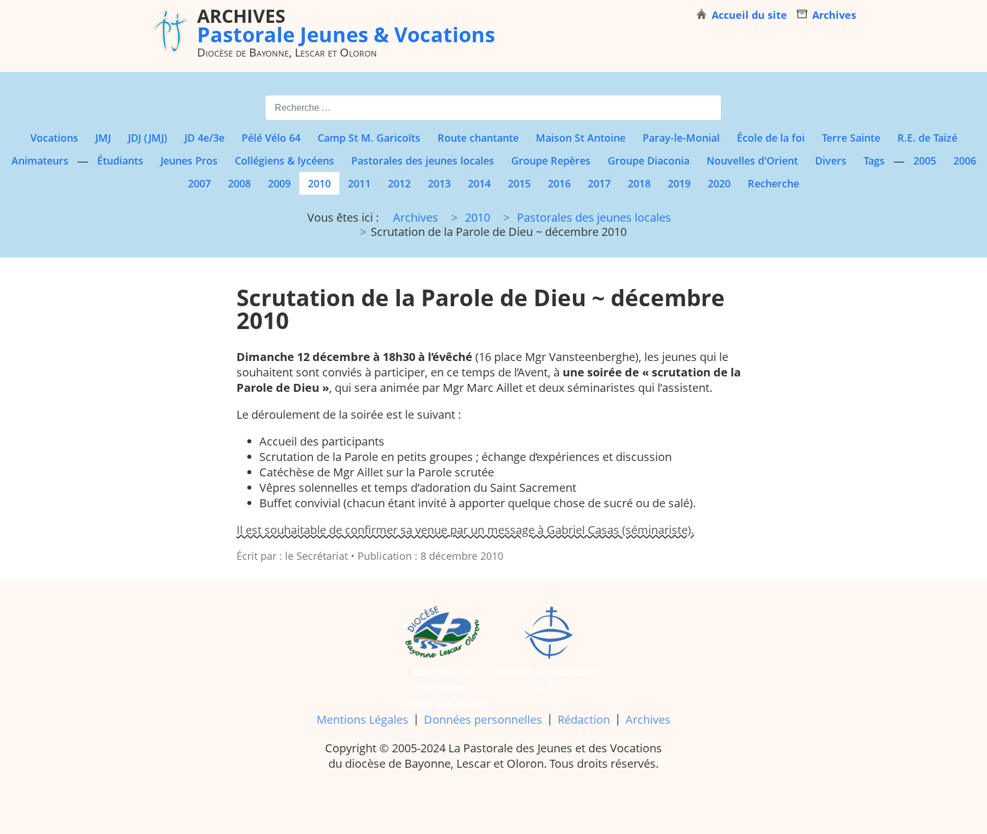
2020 (719, 183)
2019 (679, 183)
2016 (559, 183)
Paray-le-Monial (681, 138)
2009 (279, 183)
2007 (199, 183)
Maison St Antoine (580, 138)
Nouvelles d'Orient (752, 160)
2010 (319, 183)
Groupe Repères (551, 160)
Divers (830, 160)
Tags (874, 160)
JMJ (103, 138)
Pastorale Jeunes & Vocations (346, 25)
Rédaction (583, 719)
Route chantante (478, 138)
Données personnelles (483, 719)
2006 (964, 160)
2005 (924, 160)
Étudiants (120, 160)
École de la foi (771, 138)
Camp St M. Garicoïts (369, 138)
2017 (599, 183)
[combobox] (493, 108)
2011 (359, 183)
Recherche (773, 183)
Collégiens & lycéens (284, 160)
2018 (639, 183)
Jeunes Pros (189, 160)
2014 (479, 183)
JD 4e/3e (204, 138)
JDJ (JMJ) (147, 138)
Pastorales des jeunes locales (422, 160)
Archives (648, 719)
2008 (239, 183)
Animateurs (40, 160)
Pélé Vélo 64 (271, 138)
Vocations (54, 138)
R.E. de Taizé (927, 138)
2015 (519, 183)
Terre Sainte (851, 138)
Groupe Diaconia (648, 160)
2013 (439, 183)
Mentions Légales (362, 719)
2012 (399, 183)
